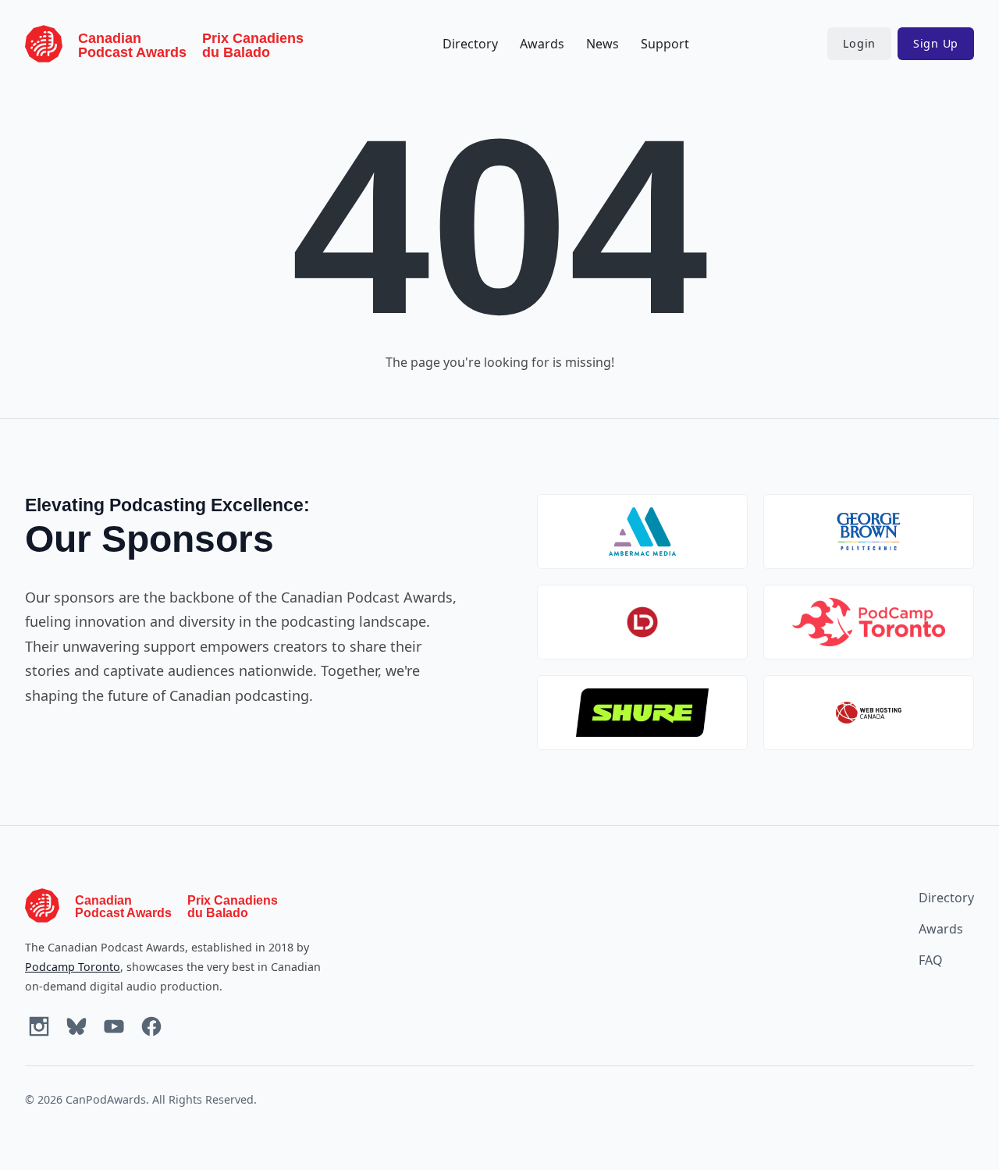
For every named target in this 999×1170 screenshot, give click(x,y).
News (602, 43)
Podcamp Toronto (72, 966)
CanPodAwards (106, 1099)
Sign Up (935, 43)
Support (665, 43)
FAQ (931, 960)
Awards (542, 43)
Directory (470, 43)
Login (859, 43)
